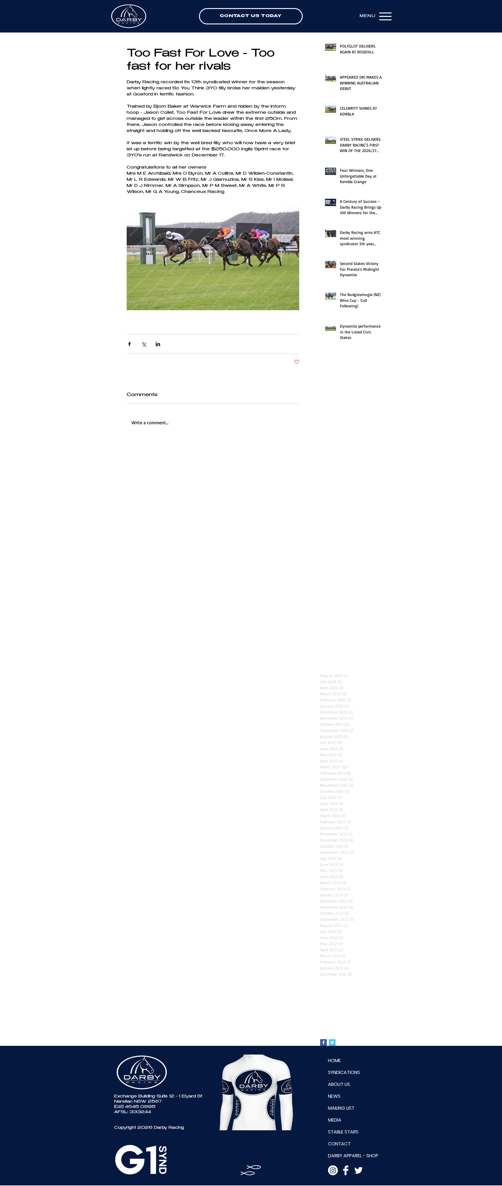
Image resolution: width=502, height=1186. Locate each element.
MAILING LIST (341, 1108)
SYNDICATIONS (344, 1072)
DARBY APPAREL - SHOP (353, 1155)
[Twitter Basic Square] (332, 1042)
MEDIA (334, 1120)
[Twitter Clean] (358, 1170)
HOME (334, 1060)
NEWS (334, 1096)
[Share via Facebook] (129, 344)
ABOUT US (339, 1084)
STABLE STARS (343, 1132)
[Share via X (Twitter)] (143, 344)
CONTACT (339, 1143)
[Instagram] (333, 1170)
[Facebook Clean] (346, 1170)
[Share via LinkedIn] (158, 344)
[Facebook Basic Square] (323, 1042)
